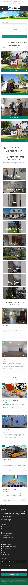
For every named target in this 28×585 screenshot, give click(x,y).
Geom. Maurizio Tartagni (9, 411)
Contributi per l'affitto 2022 (10, 400)
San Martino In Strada (14, 189)
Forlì (14, 242)
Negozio (5, 359)
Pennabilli (14, 255)
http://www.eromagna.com (8, 537)
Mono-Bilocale (7, 326)
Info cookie (21, 583)
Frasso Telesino (14, 269)
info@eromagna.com (18, 1)
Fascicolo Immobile (7, 544)
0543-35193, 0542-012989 (8, 531)
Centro (14, 202)
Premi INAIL (6, 430)
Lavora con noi (6, 554)
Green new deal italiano (9, 489)
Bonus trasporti (7, 459)
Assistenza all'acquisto (7, 548)
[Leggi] (9, 331)
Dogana (14, 216)
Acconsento (15, 583)
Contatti (4, 552)
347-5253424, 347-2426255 (8, 533)
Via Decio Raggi (14, 176)
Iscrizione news (14, 574)
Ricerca (14, 36)
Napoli (14, 295)
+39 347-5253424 (9, 1)
